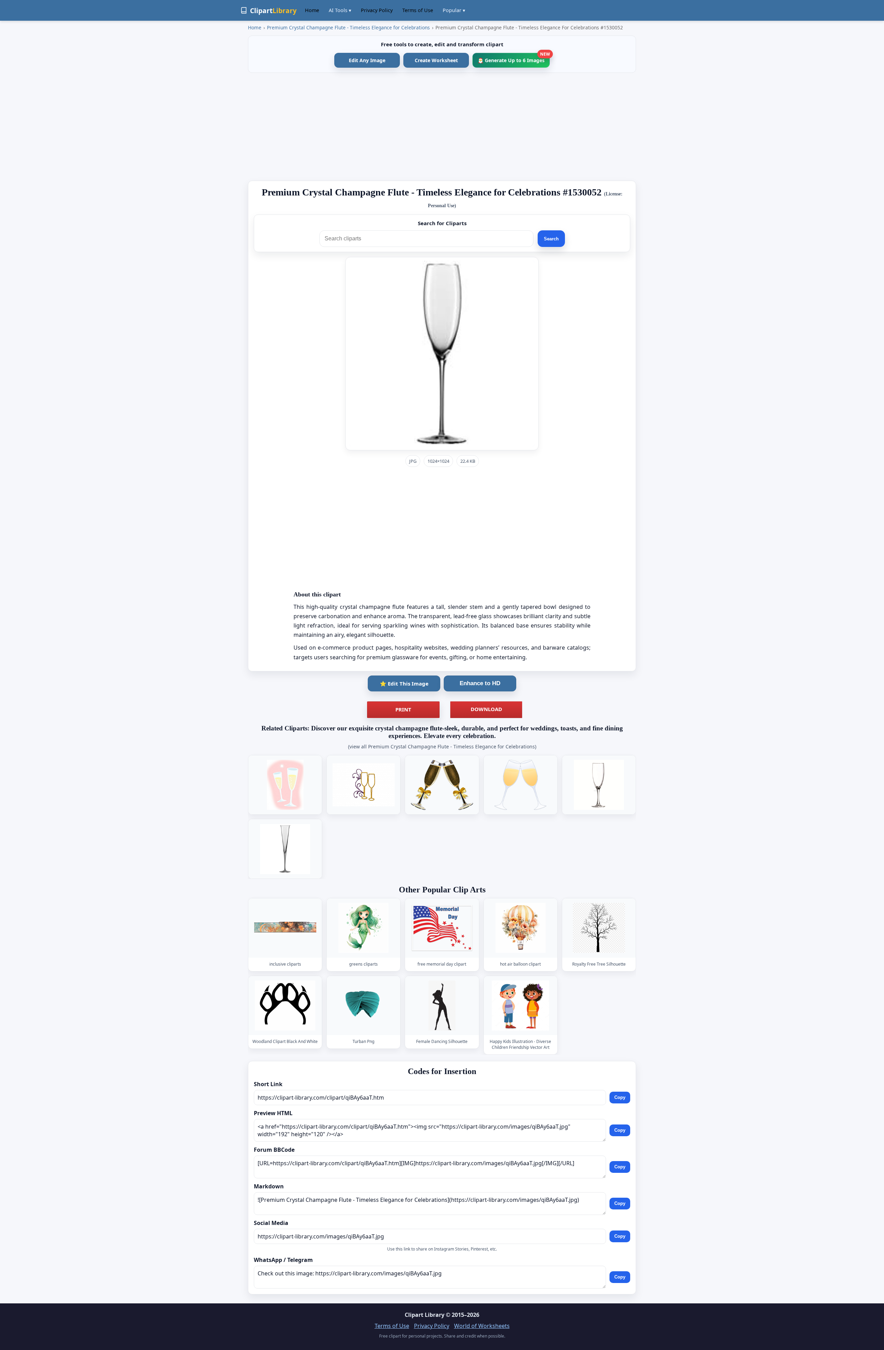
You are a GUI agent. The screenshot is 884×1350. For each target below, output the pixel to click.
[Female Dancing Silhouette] (442, 1005)
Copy (619, 1097)
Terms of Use (417, 10)
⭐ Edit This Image (404, 683)
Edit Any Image (367, 60)
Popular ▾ (454, 10)
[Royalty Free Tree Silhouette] (599, 928)
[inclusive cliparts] (285, 928)
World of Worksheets (482, 1326)
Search (551, 238)
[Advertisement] (442, 126)
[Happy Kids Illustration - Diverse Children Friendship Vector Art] (520, 1005)
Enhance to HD (480, 683)
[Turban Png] (364, 1005)
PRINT (403, 709)
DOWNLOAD (486, 709)
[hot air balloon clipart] (520, 928)
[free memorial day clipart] (442, 928)
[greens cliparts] (364, 928)
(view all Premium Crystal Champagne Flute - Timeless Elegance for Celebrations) (442, 746)
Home (312, 10)
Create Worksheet (436, 60)
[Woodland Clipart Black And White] (285, 1005)
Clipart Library (424, 1315)
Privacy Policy (377, 10)
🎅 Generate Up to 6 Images (514, 58)
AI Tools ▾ (340, 10)
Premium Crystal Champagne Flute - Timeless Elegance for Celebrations (348, 27)
